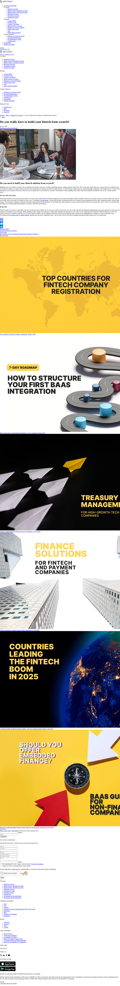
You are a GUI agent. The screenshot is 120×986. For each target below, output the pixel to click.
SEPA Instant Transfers (10, 86)
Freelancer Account (9, 66)
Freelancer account (9, 891)
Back (3, 117)
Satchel (2, 115)
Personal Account (9, 68)
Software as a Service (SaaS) (12, 92)
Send (2, 877)
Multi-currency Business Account (14, 886)
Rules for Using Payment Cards (13, 939)
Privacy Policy (8, 934)
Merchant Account (9, 64)
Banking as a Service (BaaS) (12, 81)
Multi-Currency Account (11, 79)
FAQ (5, 904)
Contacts (6, 924)
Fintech (15, 128)
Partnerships (7, 43)
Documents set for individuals (12, 896)
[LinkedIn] (60, 226)
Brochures (7, 110)
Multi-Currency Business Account (14, 61)
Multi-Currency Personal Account (14, 62)
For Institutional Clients (11, 95)
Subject (20, 832)
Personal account (9, 892)
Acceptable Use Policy (10, 937)
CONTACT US (5, 49)
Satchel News (8, 107)
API (5, 84)
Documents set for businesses (12, 898)
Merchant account (9, 889)
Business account (9, 884)
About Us (7, 922)
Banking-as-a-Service (16, 115)
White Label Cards (9, 82)
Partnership (7, 99)
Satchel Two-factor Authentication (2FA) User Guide (19, 909)
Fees (5, 906)
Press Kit (6, 112)
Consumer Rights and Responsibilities (15, 940)
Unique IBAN (8, 74)
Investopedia (44, 200)
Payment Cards (8, 76)
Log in (2, 47)
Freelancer (7, 916)
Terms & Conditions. (37, 864)
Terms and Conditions (10, 935)
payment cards (14, 215)
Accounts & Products (10, 5)
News (5, 925)
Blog (5, 109)
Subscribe (3, 836)
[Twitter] (60, 223)
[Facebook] (60, 220)
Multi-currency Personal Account (13, 887)
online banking (25, 215)
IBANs (32, 215)
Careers (6, 927)
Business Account (9, 59)
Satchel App (7, 894)
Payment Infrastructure (10, 94)
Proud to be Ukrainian (10, 914)
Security (6, 907)
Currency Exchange (10, 77)
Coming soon (8, 97)
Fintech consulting (9, 44)
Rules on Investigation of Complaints (15, 942)
